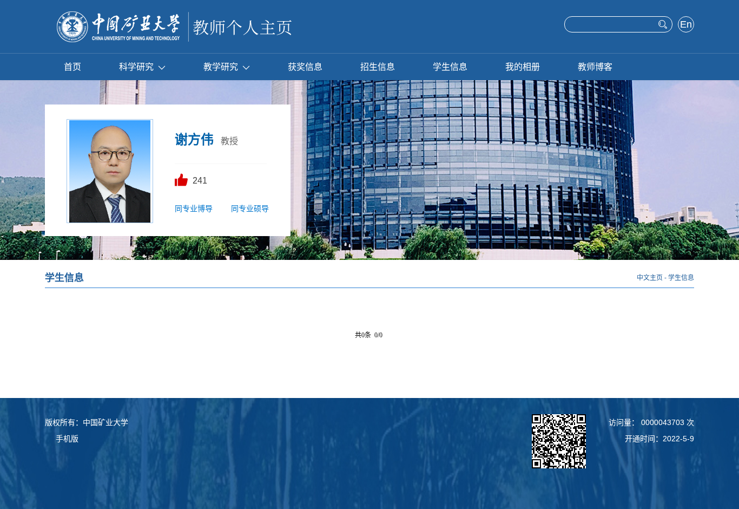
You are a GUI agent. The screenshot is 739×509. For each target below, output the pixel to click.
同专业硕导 (250, 208)
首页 (72, 66)
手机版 (67, 438)
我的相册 (522, 66)
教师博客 (595, 66)
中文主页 (650, 278)
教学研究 (220, 66)
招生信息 (377, 66)
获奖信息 (305, 66)
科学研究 (136, 66)
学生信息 (450, 66)
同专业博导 (194, 208)
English (686, 25)
